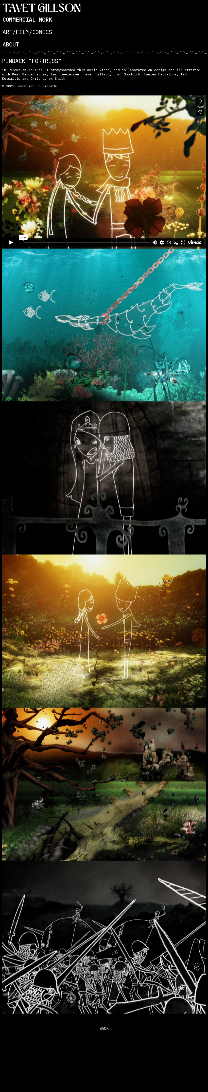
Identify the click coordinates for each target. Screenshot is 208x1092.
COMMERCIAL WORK (27, 19)
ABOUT (11, 44)
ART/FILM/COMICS (27, 32)
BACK (104, 1028)
